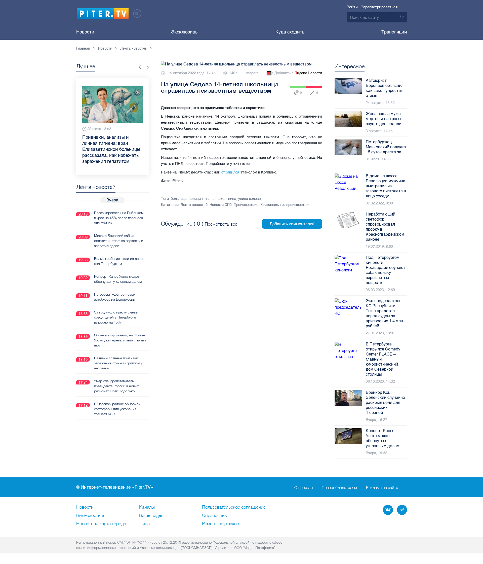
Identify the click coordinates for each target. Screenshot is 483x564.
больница (179, 199)
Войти (352, 7)
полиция (196, 199)
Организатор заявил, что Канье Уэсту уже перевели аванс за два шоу (120, 340)
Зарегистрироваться (379, 7)
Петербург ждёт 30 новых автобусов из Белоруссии (114, 297)
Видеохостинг (90, 515)
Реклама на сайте (382, 487)
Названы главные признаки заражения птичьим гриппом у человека (118, 363)
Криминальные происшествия (285, 205)
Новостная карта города (101, 523)
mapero (252, 73)
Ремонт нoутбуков (220, 523)
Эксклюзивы (184, 32)
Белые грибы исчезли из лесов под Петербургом (119, 261)
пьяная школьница (220, 199)
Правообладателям (339, 487)
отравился (230, 172)
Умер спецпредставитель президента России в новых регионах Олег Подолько (116, 386)
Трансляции (394, 32)
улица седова (249, 199)
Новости (85, 32)
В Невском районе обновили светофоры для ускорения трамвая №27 (117, 409)
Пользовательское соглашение (234, 507)
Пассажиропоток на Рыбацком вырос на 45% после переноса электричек (118, 217)
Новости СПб (221, 205)
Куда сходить (289, 32)
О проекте (303, 487)
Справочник (214, 515)
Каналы (147, 507)
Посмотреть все (221, 224)
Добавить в (298, 73)
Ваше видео (151, 515)
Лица (144, 523)
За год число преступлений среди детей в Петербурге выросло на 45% (116, 317)
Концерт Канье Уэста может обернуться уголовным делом (118, 279)
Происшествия (246, 205)
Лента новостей (194, 205)
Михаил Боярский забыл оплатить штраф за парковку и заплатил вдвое (118, 240)
